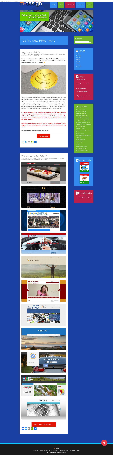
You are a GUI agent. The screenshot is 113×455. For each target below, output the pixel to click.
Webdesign (49, 54)
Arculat (78, 59)
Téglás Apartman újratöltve (82, 117)
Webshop (33, 159)
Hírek (24, 54)
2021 (30, 54)
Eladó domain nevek (81, 111)
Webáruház (58, 54)
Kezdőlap (54, 4)
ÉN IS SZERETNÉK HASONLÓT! (43, 424)
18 (28, 54)
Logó (58, 158)
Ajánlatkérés (80, 4)
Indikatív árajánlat (80, 128)
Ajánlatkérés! (43, 136)
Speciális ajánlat (80, 133)
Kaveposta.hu (79, 141)
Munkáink (25, 158)
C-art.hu (78, 144)
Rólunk (61, 4)
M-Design (44, 54)
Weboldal (54, 54)
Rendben (41, 1)
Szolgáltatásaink (70, 4)
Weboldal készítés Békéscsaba (83, 135)
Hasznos (78, 57)
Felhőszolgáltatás (80, 139)
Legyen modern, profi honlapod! (83, 122)
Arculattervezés (42, 158)
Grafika (78, 61)
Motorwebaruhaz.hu (81, 148)
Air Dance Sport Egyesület (82, 150)
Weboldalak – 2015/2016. (34, 156)
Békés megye (34, 54)
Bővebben (35, 1)
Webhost (78, 137)
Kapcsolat (90, 4)
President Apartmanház (82, 115)
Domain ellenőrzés (80, 109)
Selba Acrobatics (80, 143)
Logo (77, 63)
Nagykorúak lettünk (31, 52)
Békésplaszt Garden (81, 113)
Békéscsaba (39, 54)
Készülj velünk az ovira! (81, 146)
